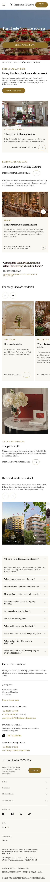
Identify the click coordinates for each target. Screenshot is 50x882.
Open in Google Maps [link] (10, 700)
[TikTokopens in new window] (29, 814)
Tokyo (11, 487)
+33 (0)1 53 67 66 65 (10, 747)
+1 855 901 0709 (8, 714)
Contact (5, 840)
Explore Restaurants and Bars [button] (16, 173)
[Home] (17, 760)
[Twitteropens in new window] (20, 814)
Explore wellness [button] (12, 375)
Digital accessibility (11, 872)
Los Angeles (41, 485)
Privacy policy (8, 868)
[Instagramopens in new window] (3, 814)
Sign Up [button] (35, 770)
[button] (29, 147)
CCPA (40, 872)
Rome (34, 485)
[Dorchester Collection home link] (22, 4)
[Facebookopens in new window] (12, 814)
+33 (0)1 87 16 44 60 (10, 711)
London (13, 485)
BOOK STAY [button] (41, 4)
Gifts (4, 827)
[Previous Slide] (31, 211)
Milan (29, 485)
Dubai (4, 487)
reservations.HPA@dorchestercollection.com (19, 718)
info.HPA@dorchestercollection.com (16, 750)
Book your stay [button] (13, 91)
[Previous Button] (5, 295)
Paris (24, 485)
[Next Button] (13, 295)
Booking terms (29, 872)
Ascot (19, 485)
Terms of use (23, 868)
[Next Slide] (43, 211)
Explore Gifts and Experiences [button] (16, 462)
